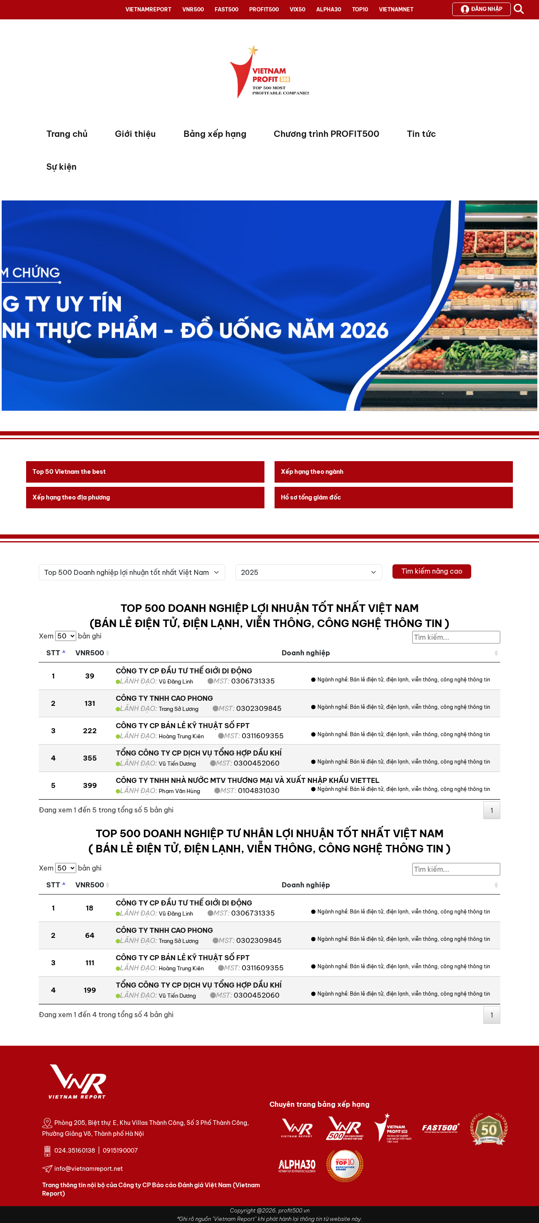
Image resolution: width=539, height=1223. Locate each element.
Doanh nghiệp (306, 653)
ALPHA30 (328, 9)
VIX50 (297, 9)
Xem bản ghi (70, 636)
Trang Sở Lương (178, 708)
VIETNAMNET (396, 9)
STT (53, 653)
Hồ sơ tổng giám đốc (311, 497)
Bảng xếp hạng (215, 133)
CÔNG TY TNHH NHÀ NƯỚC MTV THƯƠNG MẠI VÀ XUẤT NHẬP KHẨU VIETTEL (247, 780)
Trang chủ (67, 133)
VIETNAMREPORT (148, 9)
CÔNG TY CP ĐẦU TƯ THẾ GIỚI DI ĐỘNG (184, 671)
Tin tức (421, 133)
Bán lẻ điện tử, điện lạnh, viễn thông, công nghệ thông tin (420, 679)
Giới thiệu (135, 133)
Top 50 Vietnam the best (69, 471)
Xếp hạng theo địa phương (71, 497)
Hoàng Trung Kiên (181, 736)
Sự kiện (61, 166)
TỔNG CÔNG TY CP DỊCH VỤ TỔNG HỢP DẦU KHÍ (199, 753)
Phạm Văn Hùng (179, 791)
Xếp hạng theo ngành (312, 471)
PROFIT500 (264, 9)
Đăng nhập (486, 9)
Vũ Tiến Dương (177, 763)
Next (8, 307)
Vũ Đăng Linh (176, 681)
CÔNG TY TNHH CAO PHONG (164, 698)
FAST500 (226, 9)
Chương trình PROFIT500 (326, 133)
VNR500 (193, 9)
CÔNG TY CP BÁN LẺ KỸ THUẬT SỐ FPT (183, 725)
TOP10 (360, 9)
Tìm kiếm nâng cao (431, 571)
